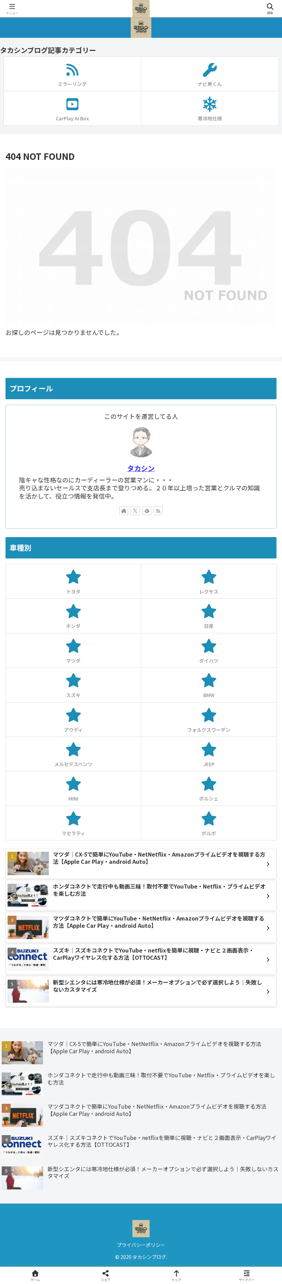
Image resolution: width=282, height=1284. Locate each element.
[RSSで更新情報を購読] (158, 510)
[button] (260, 1054)
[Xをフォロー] (135, 510)
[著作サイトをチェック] (123, 510)
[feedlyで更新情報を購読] (146, 510)
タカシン (141, 468)
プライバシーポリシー (141, 1244)
